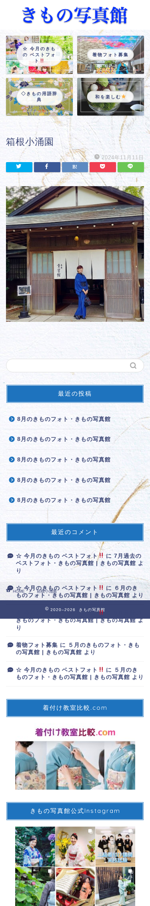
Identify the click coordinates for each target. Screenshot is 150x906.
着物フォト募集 (37, 645)
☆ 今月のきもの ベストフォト (57, 556)
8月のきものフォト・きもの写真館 (64, 419)
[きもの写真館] (75, 22)
